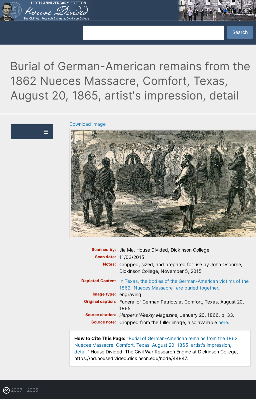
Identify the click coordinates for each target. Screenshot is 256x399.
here (223, 322)
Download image (87, 124)
